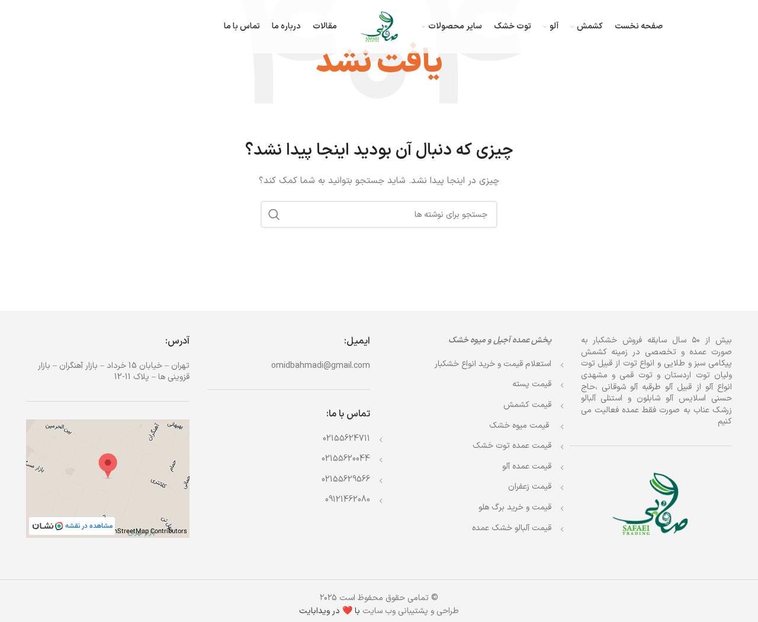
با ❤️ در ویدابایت (329, 611)
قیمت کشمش (527, 405)
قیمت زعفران (529, 486)
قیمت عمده (512, 446)
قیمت (520, 425)
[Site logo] (379, 26)
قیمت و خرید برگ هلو (514, 507)
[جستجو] (274, 214)
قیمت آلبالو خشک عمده (511, 528)
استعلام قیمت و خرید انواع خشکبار (493, 364)
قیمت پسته (531, 384)
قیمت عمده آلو (526, 466)
